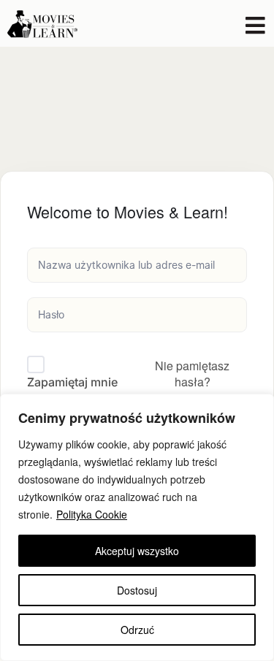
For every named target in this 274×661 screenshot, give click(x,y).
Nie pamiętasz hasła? (192, 373)
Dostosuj (137, 590)
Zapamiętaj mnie (72, 382)
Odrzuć (137, 629)
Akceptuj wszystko (137, 550)
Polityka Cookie (91, 514)
